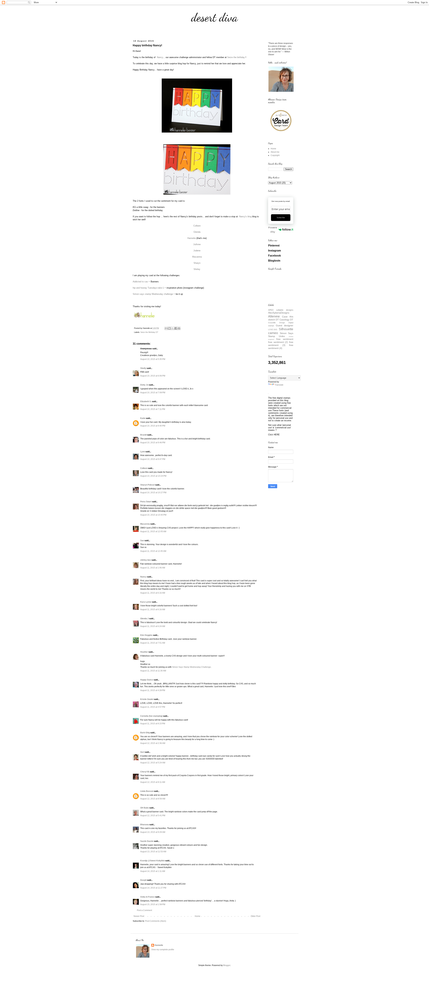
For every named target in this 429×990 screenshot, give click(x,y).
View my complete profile (162, 949)
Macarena (197, 257)
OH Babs (144, 808)
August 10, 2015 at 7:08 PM (152, 392)
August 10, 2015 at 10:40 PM (153, 515)
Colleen (197, 225)
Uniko (282, 336)
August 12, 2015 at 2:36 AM (152, 743)
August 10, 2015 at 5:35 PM (152, 359)
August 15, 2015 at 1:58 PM (152, 904)
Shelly (143, 368)
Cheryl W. (144, 772)
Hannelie (191, 238)
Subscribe (281, 217)
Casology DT (286, 319)
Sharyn (197, 263)
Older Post (255, 916)
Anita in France (147, 897)
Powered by (272, 229)
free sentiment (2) (278, 342)
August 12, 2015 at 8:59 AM (152, 799)
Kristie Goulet (146, 699)
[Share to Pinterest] (179, 328)
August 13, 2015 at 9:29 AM (152, 832)
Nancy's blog (245, 216)
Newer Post (139, 916)
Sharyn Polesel (147, 485)
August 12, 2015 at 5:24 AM (152, 762)
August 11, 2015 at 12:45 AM (153, 551)
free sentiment (284, 339)
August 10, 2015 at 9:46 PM (152, 442)
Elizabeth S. (145, 401)
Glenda (197, 232)
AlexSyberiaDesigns (278, 312)
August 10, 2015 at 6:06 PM (152, 376)
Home (197, 916)
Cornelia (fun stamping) (151, 716)
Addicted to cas (140, 281)
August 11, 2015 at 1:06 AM (152, 568)
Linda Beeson (146, 791)
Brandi (143, 435)
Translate (279, 385)
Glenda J (144, 618)
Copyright (275, 155)
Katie (142, 418)
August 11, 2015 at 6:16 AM (152, 593)
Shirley (197, 269)
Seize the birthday (236, 57)
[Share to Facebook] (175, 328)
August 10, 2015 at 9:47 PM (152, 459)
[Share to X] (172, 328)
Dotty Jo (144, 385)
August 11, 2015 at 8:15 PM (152, 723)
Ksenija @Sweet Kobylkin (152, 860)
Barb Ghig (145, 732)
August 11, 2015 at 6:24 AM (152, 626)
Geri (142, 752)
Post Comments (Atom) (155, 921)
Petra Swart (145, 501)
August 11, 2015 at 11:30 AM (153, 671)
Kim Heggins (146, 635)
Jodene (196, 250)
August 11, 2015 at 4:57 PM (152, 707)
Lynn (142, 451)
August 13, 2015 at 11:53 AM (153, 851)
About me (275, 152)
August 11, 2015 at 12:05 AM (153, 531)
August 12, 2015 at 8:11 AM (152, 782)
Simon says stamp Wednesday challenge (153, 294)
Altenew (274, 316)
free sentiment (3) (280, 343)
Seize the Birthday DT (149, 332)
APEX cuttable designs (280, 310)
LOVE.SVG (272, 329)
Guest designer (284, 325)
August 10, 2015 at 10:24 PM (153, 476)
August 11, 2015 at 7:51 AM (152, 643)
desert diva (214, 17)
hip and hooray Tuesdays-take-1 (148, 288)
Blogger (226, 965)
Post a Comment (144, 910)
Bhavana (144, 824)
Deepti (143, 880)
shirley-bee (145, 560)
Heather (144, 652)
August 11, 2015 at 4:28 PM (152, 690)
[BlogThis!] (169, 328)
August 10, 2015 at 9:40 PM (152, 426)
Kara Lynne (145, 602)
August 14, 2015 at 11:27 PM (153, 888)
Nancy (160, 57)
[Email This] (166, 328)
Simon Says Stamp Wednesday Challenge (191, 667)
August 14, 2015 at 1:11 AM (152, 871)
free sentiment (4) (280, 346)
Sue (142, 540)
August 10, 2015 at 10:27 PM (153, 492)
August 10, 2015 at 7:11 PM (152, 409)
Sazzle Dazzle (146, 841)
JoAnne (197, 244)
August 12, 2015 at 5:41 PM (152, 815)
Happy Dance (146, 680)
